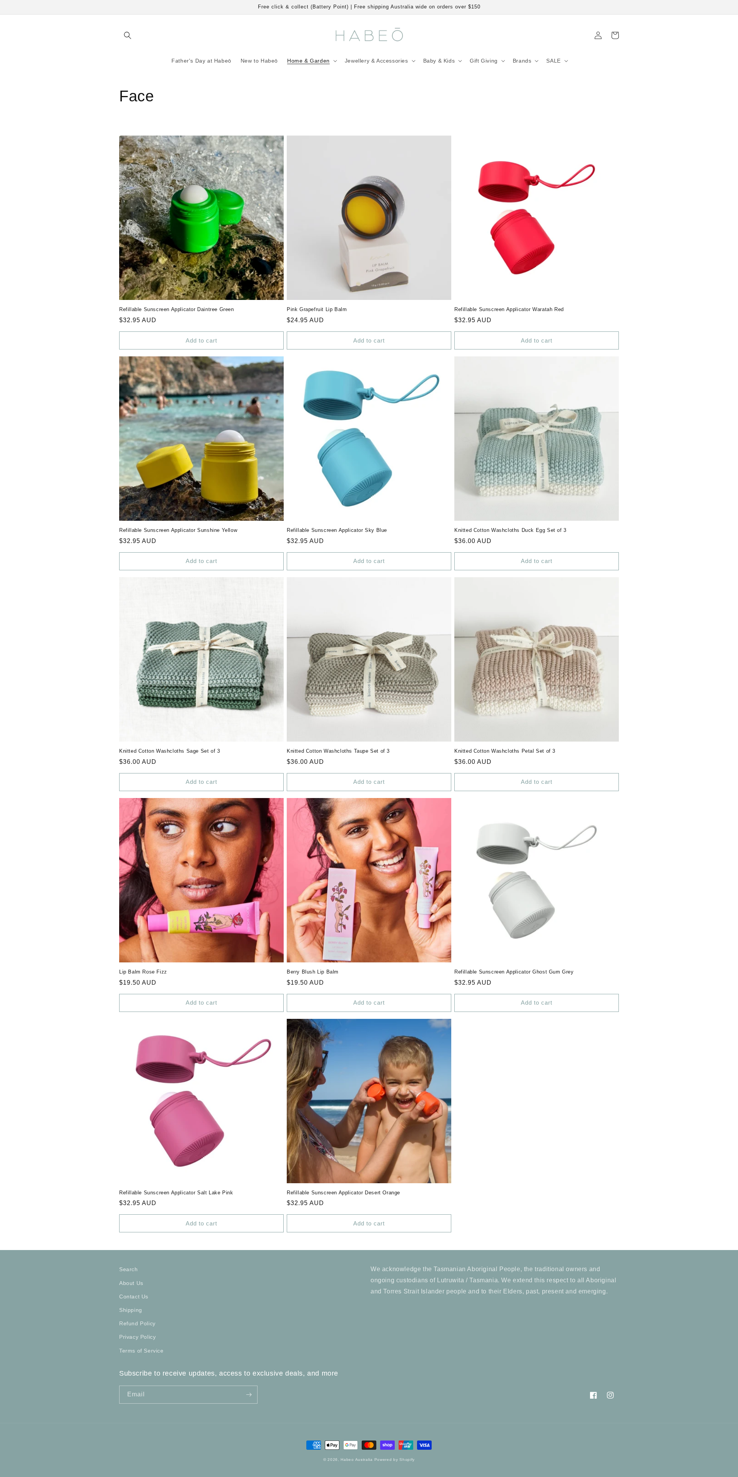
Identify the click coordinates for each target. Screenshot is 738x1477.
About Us (131, 1283)
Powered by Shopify (394, 1459)
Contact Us (133, 1296)
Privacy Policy (137, 1337)
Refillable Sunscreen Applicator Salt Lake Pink (176, 1193)
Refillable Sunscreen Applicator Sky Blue (337, 530)
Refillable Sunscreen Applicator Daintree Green (176, 309)
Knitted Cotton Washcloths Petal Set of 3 (504, 751)
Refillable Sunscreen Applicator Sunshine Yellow (178, 530)
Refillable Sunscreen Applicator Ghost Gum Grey (514, 972)
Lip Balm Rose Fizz (143, 972)
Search (128, 1269)
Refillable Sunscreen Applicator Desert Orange (343, 1193)
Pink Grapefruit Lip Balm (317, 309)
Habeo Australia (357, 1459)
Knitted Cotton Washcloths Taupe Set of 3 (338, 751)
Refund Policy (137, 1323)
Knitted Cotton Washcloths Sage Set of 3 (169, 751)
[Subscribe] (248, 1395)
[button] (127, 35)
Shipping (130, 1310)
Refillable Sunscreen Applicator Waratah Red (509, 309)
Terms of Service (141, 1351)
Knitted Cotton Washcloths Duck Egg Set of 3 (510, 530)
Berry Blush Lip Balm (313, 972)
